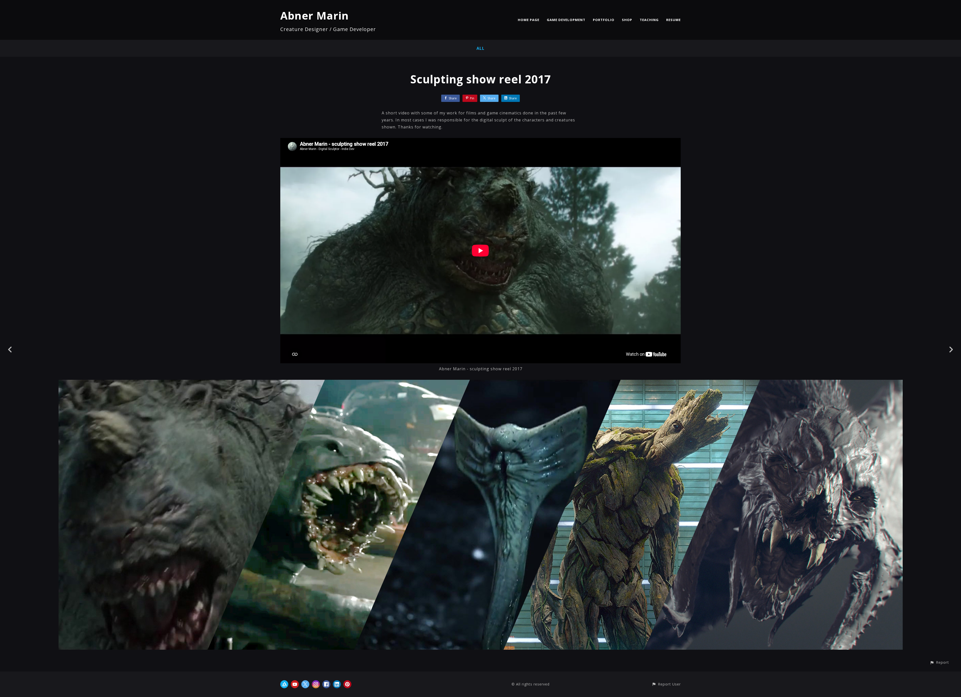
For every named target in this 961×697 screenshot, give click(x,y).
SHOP (627, 20)
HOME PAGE (528, 20)
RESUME (673, 20)
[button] (939, 662)
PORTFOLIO (603, 20)
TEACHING (649, 20)
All (480, 48)
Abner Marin (314, 15)
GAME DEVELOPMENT (566, 20)
